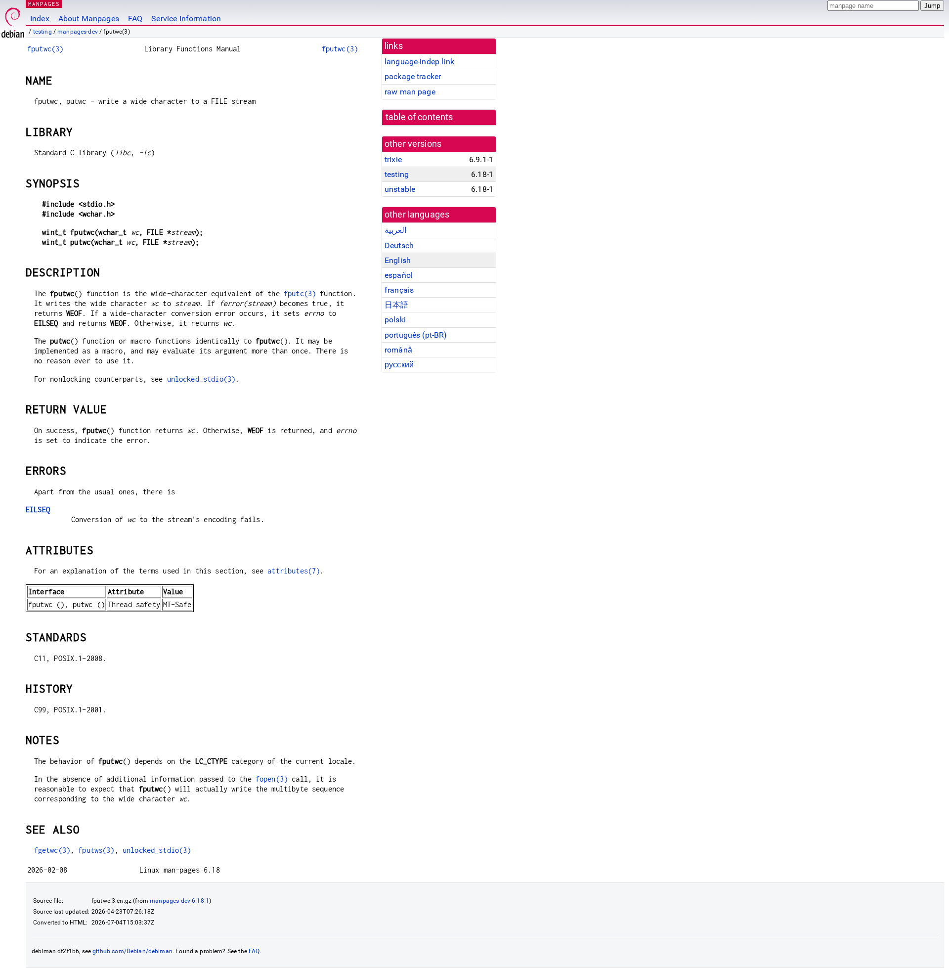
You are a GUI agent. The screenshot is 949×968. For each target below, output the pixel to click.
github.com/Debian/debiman (132, 951)
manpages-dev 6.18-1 (179, 900)
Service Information (186, 18)
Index (39, 18)
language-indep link (419, 61)
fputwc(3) (45, 48)
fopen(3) (272, 779)
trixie (393, 159)
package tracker (413, 76)
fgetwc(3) (52, 850)
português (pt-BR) (416, 335)
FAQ (135, 18)
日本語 (396, 304)
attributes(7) (293, 571)
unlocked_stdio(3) (201, 379)
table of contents (419, 117)
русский (399, 364)
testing (42, 31)
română (398, 349)
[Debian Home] (12, 20)
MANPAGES (44, 3)
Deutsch (399, 245)
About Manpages (88, 18)
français (399, 290)
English (398, 260)
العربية (395, 230)
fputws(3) (96, 850)
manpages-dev (77, 31)
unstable (400, 189)
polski (395, 319)
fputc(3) (300, 293)
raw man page (410, 91)
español (399, 275)
